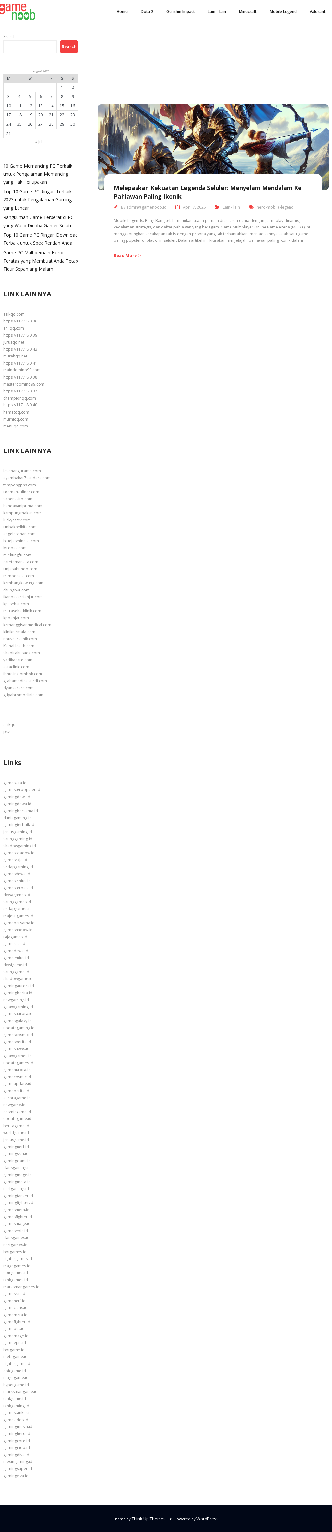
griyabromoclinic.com (23, 694)
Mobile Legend (283, 11)
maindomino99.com (22, 370)
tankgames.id (15, 1279)
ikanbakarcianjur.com (23, 597)
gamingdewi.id (16, 797)
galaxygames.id (17, 1055)
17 (8, 115)
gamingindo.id (16, 1447)
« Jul (38, 142)
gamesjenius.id (17, 880)
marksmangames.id (21, 1287)
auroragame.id (17, 1098)
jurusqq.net (13, 342)
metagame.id (15, 1356)
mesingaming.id (17, 1461)
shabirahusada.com (21, 653)
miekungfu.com (17, 555)
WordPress (207, 1519)
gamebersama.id (19, 923)
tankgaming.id (16, 1406)
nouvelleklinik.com (20, 639)
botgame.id (14, 1349)
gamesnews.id (16, 1048)
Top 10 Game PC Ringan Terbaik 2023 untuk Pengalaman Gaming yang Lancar (37, 199)
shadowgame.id (18, 978)
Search (9, 36)
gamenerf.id (14, 1301)
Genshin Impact (180, 11)
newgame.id (14, 1104)
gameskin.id (14, 1293)
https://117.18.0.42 (20, 349)
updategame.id (17, 1118)
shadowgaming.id (19, 845)
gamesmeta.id (16, 1209)
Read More (125, 255)
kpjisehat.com (16, 604)
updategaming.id (19, 1028)
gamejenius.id (16, 958)
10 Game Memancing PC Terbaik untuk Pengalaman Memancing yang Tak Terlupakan (37, 174)
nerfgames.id (15, 1244)
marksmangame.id (20, 1391)
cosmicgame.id (17, 1112)
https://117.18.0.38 (20, 377)
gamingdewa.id (17, 804)
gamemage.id (16, 1336)
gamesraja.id (15, 859)
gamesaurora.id (18, 1013)
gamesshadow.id (19, 853)
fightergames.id (17, 1258)
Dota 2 (147, 11)
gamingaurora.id (18, 985)
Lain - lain (231, 207)
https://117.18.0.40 (20, 405)
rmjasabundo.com (20, 569)
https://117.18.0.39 (20, 335)
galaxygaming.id (18, 1007)
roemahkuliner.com (21, 492)
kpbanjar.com (16, 618)
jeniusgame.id (16, 1139)
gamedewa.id (15, 950)
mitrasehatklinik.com (22, 611)
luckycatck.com (17, 520)
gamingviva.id (16, 1476)
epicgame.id (14, 1371)
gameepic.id (14, 1342)
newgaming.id (16, 999)
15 (62, 106)
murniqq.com (15, 419)
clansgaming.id (17, 1167)
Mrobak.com (15, 548)
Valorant (318, 11)
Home (122, 11)
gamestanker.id (17, 1412)
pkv (6, 731)
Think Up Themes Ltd (152, 1519)
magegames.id (16, 1266)
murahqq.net (15, 356)
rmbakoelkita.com (20, 527)
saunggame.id (16, 972)
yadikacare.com (17, 659)
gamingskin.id (16, 1153)
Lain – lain (217, 11)
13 (40, 106)
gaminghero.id (16, 1433)
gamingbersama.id (20, 810)
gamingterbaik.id (18, 824)
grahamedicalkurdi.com (25, 681)
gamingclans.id (17, 1161)
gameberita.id (16, 1090)
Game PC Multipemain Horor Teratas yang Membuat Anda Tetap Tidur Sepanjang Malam (40, 261)
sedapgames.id (17, 908)
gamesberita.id (17, 1042)
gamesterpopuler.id (21, 789)
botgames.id (15, 1252)
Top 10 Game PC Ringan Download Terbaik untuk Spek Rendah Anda (40, 239)
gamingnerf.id (16, 1147)
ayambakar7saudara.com (27, 478)
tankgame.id (14, 1398)
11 (19, 106)
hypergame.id (16, 1384)
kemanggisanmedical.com (27, 624)
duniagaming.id (17, 818)
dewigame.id (15, 964)
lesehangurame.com (22, 471)
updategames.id (18, 1063)
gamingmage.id (17, 1174)
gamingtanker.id (18, 1196)
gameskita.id (15, 783)
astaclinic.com (16, 667)
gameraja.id (14, 943)
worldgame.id (16, 1132)
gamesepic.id (15, 1231)
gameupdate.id (17, 1083)
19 (30, 115)
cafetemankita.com (20, 562)
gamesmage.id (16, 1223)
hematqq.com (16, 412)
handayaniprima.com (22, 506)
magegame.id (16, 1377)
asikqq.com (14, 314)
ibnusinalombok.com (22, 674)
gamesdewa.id (16, 874)
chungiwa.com (16, 590)
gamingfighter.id (18, 1202)
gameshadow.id (18, 929)
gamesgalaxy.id (17, 1020)
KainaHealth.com (18, 646)
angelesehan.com (19, 534)
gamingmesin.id (17, 1426)
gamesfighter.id (17, 1217)
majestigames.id (18, 915)
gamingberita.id (17, 993)
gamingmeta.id (17, 1182)
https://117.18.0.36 (20, 321)
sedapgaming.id (18, 867)
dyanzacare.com (18, 688)
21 (51, 115)
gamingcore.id (16, 1441)
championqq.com (19, 398)
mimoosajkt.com (18, 576)
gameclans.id (15, 1307)
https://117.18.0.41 (20, 363)
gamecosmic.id (17, 1077)
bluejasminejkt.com (21, 541)
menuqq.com (15, 426)
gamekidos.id (15, 1419)
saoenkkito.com (17, 499)
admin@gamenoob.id (146, 207)
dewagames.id (16, 894)
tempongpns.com (19, 485)
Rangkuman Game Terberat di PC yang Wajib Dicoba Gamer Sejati (38, 221)
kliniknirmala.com (19, 632)
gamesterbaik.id (18, 888)
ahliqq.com (13, 328)
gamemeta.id (15, 1314)
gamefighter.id (16, 1322)
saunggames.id (17, 902)
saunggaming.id (17, 839)
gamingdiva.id (16, 1454)
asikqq (9, 724)
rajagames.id (15, 937)
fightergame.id (16, 1363)
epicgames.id (15, 1272)
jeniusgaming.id (17, 832)
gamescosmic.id (18, 1034)
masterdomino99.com (23, 384)
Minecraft (248, 11)
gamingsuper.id (17, 1468)
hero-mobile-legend (275, 207)
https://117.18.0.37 (20, 391)
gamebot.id (14, 1328)
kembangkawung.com (23, 583)
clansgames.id (16, 1237)
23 (72, 115)
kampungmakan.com (22, 513)
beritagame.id (16, 1126)
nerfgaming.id (16, 1188)
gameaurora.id (17, 1069)
